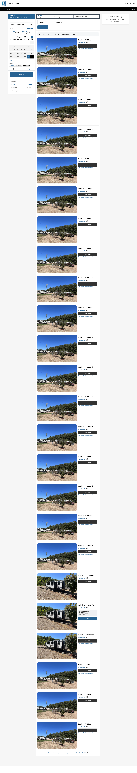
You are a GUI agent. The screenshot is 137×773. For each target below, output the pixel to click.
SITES (8, 9)
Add (88, 618)
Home (11, 4)
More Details (81, 43)
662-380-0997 (131, 3)
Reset (51, 27)
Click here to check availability (85, 48)
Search (21, 74)
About (17, 4)
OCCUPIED (88, 46)
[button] (21, 24)
